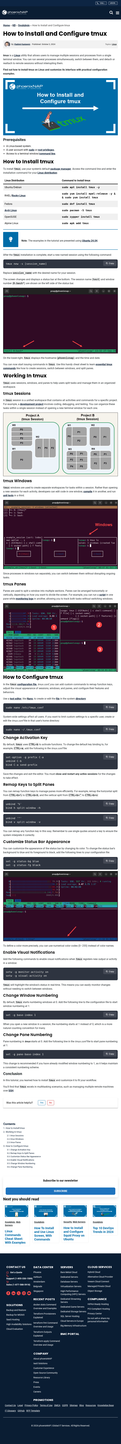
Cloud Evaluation (14, 1329)
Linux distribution (47, 172)
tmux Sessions (17, 1135)
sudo (31, 149)
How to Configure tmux (17, 1146)
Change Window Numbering (22, 1163)
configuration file (27, 684)
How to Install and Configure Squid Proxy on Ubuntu (73, 1233)
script (102, 594)
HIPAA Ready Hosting (98, 1304)
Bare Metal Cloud (68, 1272)
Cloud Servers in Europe (72, 1321)
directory (81, 698)
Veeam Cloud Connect (98, 1281)
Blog (81, 1405)
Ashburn (37, 1277)
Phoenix (37, 1272)
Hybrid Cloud (94, 1272)
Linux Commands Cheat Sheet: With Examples (15, 1236)
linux (114, 44)
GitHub (21, 1410)
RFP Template (33, 1410)
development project (31, 404)
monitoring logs (24, 598)
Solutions (14, 1305)
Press (36, 1382)
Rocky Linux (19, 195)
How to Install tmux (15, 1128)
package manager (60, 168)
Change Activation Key (20, 1150)
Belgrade (37, 1286)
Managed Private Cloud (99, 1286)
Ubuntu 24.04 (89, 240)
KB (14, 25)
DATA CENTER (43, 1267)
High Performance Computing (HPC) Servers (73, 1292)
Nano (30, 698)
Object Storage (95, 1291)
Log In (112, 3)
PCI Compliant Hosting (99, 1309)
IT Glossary (10, 1410)
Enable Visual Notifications (22, 1160)
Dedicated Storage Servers (73, 1311)
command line (47, 153)
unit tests (8, 495)
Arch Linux (11, 210)
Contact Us (10, 1405)
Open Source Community (45, 1373)
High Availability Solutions (19, 1324)
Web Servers (79, 1222)
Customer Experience (43, 1368)
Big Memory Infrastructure (73, 1325)
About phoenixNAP (42, 1358)
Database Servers (69, 1281)
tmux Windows (17, 1139)
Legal (20, 1405)
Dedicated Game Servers (72, 1307)
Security (67, 1222)
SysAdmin (24, 25)
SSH (11, 1090)
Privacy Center (95, 1313)
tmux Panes (15, 1142)
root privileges (46, 149)
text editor (15, 698)
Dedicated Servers (69, 1277)
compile (87, 491)
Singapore (38, 1291)
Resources (91, 1405)
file (58, 698)
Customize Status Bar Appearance (25, 1156)
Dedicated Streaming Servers (70, 1300)
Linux (17, 55)
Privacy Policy (31, 1405)
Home (6, 25)
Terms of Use (46, 1405)
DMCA (57, 1405)
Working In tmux (14, 1132)
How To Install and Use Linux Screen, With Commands (44, 1233)
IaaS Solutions (40, 1363)
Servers (66, 1267)
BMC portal (69, 1334)
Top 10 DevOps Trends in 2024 (103, 1230)
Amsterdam (39, 1281)
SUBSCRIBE (60, 1191)
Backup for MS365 (15, 1315)
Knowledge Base (106, 1405)
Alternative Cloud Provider (100, 1277)
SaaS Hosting (13, 1319)
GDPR (65, 1405)
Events (36, 1387)
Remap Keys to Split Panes (22, 1153)
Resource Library (41, 1377)
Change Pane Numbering (21, 1167)
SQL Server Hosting (69, 1316)
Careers (37, 1391)
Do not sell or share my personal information (99, 1320)
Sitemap (74, 1405)
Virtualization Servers (70, 1286)
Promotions (43, 1400)
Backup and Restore (16, 1310)
